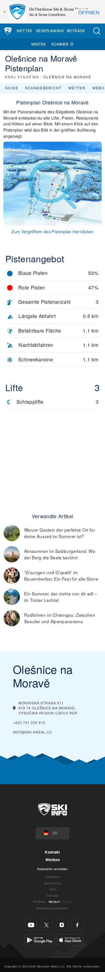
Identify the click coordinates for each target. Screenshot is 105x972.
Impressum (52, 877)
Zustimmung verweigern (52, 908)
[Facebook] (77, 925)
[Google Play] (40, 939)
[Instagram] (62, 925)
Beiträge (76, 31)
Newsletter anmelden (52, 868)
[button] (96, 31)
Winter (38, 44)
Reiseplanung (50, 31)
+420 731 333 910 (29, 722)
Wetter (24, 31)
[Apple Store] (70, 939)
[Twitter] (47, 925)
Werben (52, 859)
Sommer (59, 44)
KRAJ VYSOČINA (22, 76)
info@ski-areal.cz (32, 732)
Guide (11, 87)
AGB (52, 889)
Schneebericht (43, 87)
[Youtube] (31, 925)
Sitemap (52, 895)
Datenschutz (52, 883)
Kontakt (52, 852)
